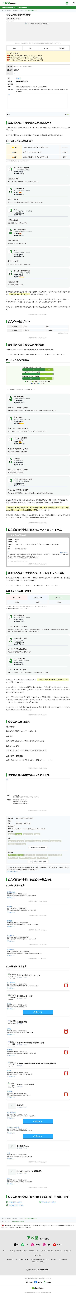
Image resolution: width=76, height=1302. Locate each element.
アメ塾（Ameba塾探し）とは (18, 1251)
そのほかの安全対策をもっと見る (38, 861)
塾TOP (4, 10)
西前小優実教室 (11, 1112)
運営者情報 (38, 1255)
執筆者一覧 (58, 1251)
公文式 (18, 78)
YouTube (59, 1245)
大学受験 (37, 1245)
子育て (48, 1245)
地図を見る (12, 897)
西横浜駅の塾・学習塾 (16, 1205)
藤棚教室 (9, 921)
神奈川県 (9, 10)
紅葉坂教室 (10, 950)
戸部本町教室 (11, 892)
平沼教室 (9, 906)
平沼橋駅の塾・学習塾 (48, 1202)
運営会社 (53, 1259)
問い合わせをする (12, 871)
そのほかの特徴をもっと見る (38, 847)
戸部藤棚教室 (11, 982)
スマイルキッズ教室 (13, 1127)
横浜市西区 (15, 10)
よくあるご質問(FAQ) (38, 1262)
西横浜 (9, 1070)
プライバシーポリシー (21, 1259)
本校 (8, 1153)
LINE (26, 1245)
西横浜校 (9, 1050)
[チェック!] (66, 985)
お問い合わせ (63, 1259)
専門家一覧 (67, 1251)
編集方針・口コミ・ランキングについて (41, 1251)
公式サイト (38, 1012)
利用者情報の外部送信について (39, 1259)
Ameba (31, 1282)
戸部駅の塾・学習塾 (15, 1202)
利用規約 (9, 1259)
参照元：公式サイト (64, 552)
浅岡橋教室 (10, 935)
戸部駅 (21, 10)
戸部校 (9, 1003)
